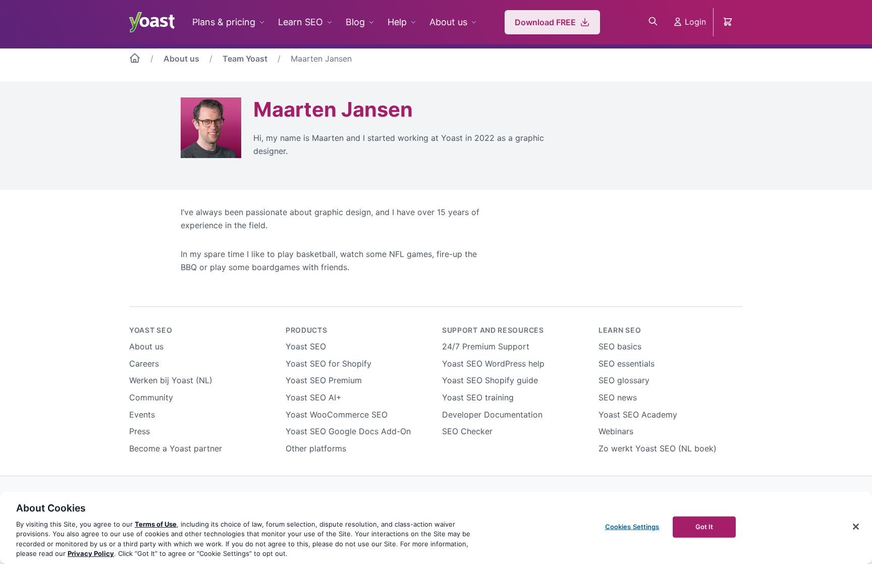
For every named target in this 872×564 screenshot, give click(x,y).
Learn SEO (300, 22)
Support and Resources (493, 330)
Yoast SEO (150, 330)
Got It (704, 527)
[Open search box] (653, 22)
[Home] (134, 60)
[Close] (856, 527)
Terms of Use (156, 524)
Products (307, 330)
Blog (355, 22)
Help (397, 22)
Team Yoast (245, 59)
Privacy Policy (91, 553)
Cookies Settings (632, 527)
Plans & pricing (223, 22)
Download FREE (545, 22)
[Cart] (729, 22)
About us (448, 22)
